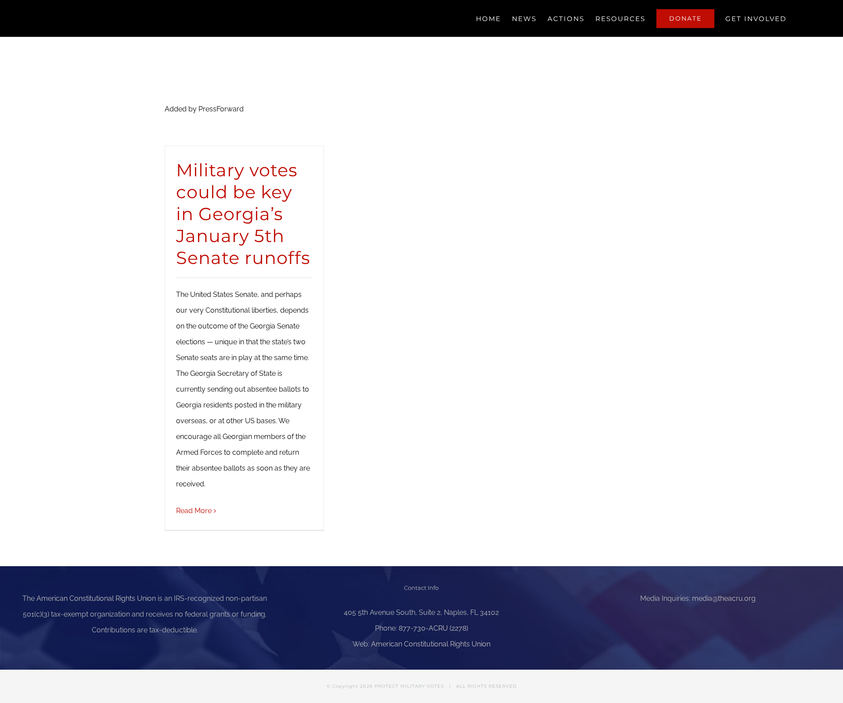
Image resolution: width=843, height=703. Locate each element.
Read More (194, 511)
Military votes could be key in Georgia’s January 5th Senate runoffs (243, 213)
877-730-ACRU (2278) (433, 628)
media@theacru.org (724, 598)
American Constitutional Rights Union (96, 598)
